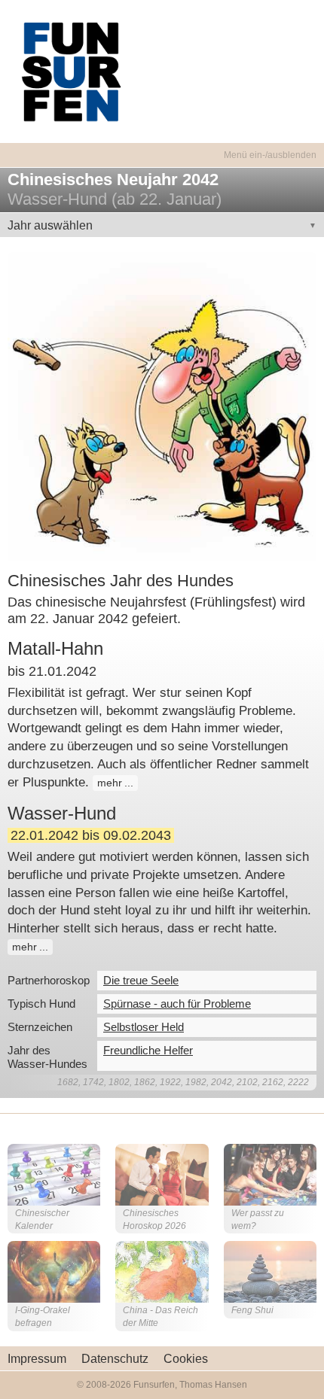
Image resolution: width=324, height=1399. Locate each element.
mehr (109, 783)
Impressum (37, 1358)
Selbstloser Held (143, 1026)
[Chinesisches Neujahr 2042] (162, 405)
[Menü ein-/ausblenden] (162, 146)
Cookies (186, 1358)
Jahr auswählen (50, 225)
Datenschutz (114, 1358)
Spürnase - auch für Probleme (177, 1003)
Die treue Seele (141, 980)
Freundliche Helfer (148, 1050)
